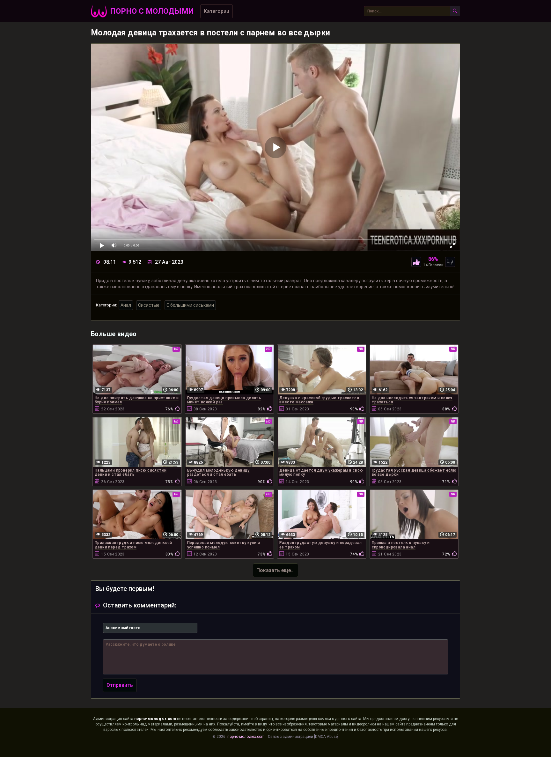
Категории (216, 11)
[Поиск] (455, 11)
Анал (126, 305)
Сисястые (148, 305)
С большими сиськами (190, 305)
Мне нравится (416, 262)
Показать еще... (275, 570)
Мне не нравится (450, 262)
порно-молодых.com (155, 719)
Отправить (120, 685)
